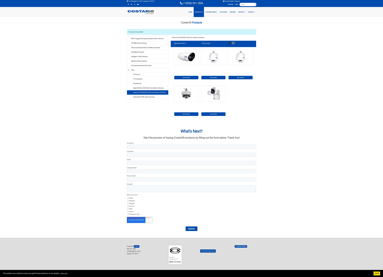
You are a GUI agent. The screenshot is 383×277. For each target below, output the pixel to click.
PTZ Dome (136, 74)
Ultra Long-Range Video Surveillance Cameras (145, 47)
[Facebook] (128, 4)
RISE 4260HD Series (213, 103)
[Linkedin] (131, 4)
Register (230, 4)
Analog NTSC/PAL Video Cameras (144, 97)
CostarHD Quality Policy (208, 251)
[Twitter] (134, 4)
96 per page (206, 43)
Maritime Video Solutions (139, 61)
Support (241, 12)
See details (186, 77)
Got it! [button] (377, 273)
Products (198, 12)
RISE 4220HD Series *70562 (240, 67)
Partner (232, 12)
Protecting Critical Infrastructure (141, 65)
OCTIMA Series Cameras (139, 43)
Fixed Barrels (137, 83)
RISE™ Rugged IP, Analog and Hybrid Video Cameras (147, 38)
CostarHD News (210, 12)
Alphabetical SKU (180, 43)
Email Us (219, 1)
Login (236, 4)
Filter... (133, 70)
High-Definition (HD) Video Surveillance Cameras (148, 88)
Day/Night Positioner (137, 52)
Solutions (223, 12)
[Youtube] (137, 4)
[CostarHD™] (141, 12)
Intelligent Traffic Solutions (139, 56)
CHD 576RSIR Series (186, 103)
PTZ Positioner (138, 79)
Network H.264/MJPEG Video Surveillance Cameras (149, 92)
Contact (251, 12)
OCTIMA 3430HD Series (186, 67)
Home (190, 12)
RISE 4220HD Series (213, 67)
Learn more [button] (64, 273)
